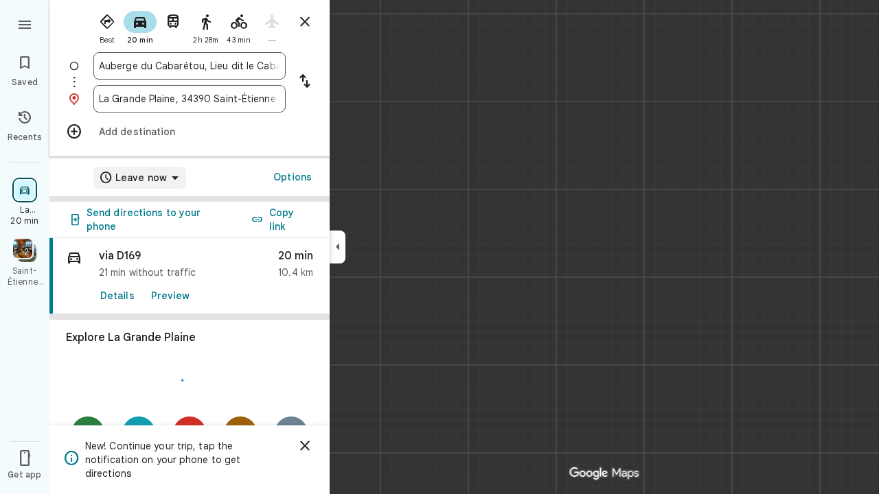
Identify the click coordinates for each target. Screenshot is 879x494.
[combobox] (189, 66)
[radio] (107, 26)
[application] (439, 247)
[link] (189, 276)
